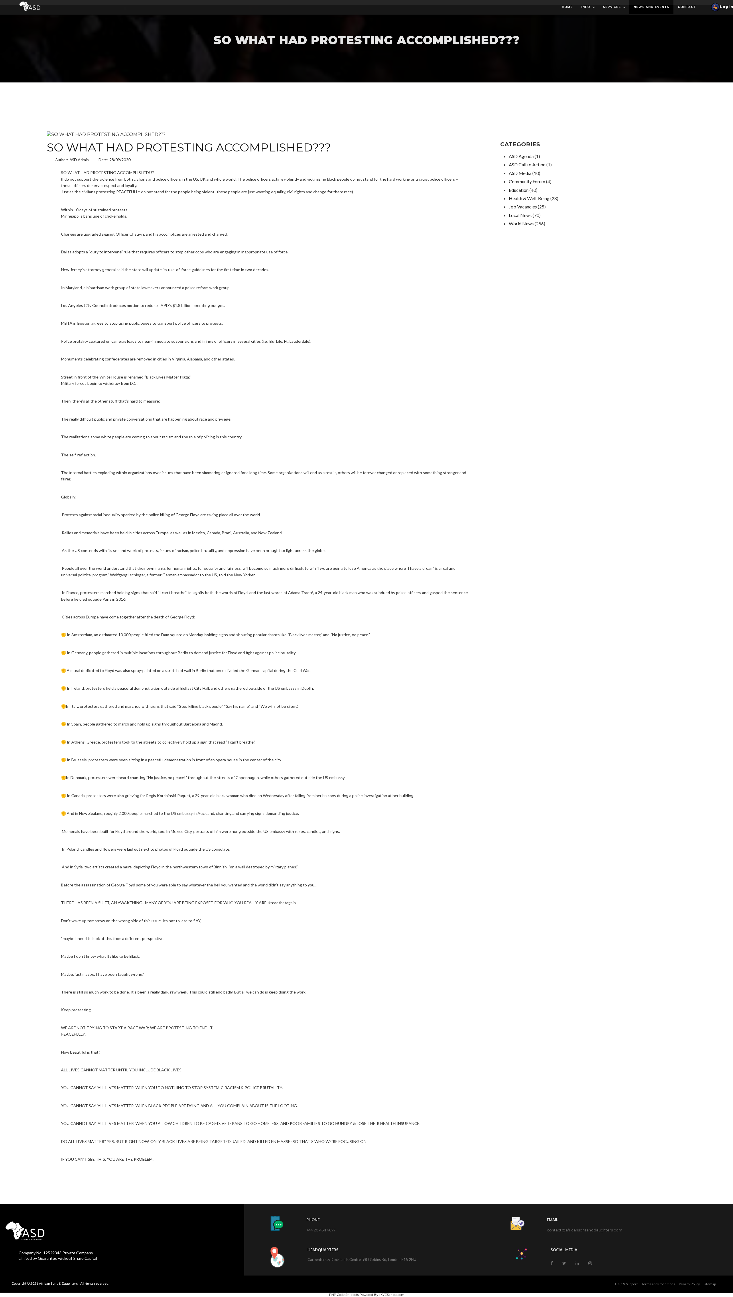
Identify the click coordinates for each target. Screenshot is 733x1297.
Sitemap (710, 1284)
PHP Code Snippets (344, 1295)
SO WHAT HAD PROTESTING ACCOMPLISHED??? (189, 147)
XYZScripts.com (392, 1295)
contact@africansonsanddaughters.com (584, 1230)
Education (519, 190)
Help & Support (626, 1284)
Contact (687, 7)
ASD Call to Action (527, 164)
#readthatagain (282, 902)
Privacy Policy (689, 1284)
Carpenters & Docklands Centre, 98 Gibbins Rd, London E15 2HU (362, 1259)
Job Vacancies (523, 206)
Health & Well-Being (529, 198)
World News (521, 223)
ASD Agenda (521, 156)
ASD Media (520, 173)
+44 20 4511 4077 (321, 1230)
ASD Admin (79, 159)
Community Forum (527, 181)
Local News (520, 215)
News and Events (651, 7)
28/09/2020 (120, 159)
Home (567, 7)
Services (612, 7)
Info (585, 7)
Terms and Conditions (658, 1284)
